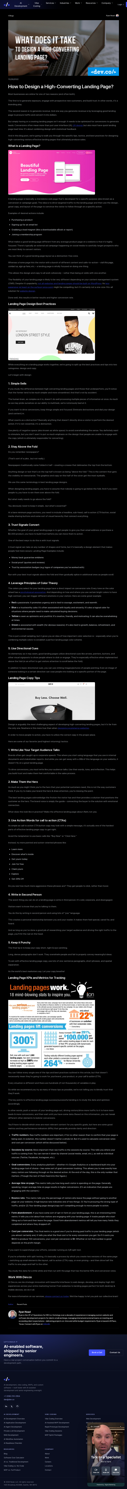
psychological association (33, 592)
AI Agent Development (13, 1427)
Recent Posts (22, 1304)
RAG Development (11, 1435)
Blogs (11, 16)
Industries (64, 3)
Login (120, 4)
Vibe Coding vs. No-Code (14, 1466)
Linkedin (46, 1324)
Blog (5, 1454)
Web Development (93, 1419)
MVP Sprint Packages (53, 1435)
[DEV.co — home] (7, 4)
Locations (49, 1466)
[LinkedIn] (6, 1406)
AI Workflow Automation (13, 1439)
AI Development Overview (14, 1419)
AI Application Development (15, 1423)
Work (77, 3)
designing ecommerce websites (73, 728)
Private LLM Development (14, 1431)
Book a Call (97, 1352)
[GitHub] (17, 1406)
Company (106, 3)
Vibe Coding (36, 4)
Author (10, 1304)
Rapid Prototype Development (57, 1427)
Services (50, 3)
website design (27, 291)
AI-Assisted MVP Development (57, 1423)
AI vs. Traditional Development (16, 1462)
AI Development (21, 4)
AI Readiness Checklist (13, 1443)
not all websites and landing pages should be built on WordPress (70, 283)
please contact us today (57, 1296)
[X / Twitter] (11, 1406)
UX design (78, 125)
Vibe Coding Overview (54, 1419)
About (47, 1454)
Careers (48, 1462)
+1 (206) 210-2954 (12, 1396)
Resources (91, 3)
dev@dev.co (9, 1399)
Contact (48, 1470)
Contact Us (115, 1352)
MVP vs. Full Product (12, 1470)
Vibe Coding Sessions (53, 1431)
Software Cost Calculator (14, 1458)
